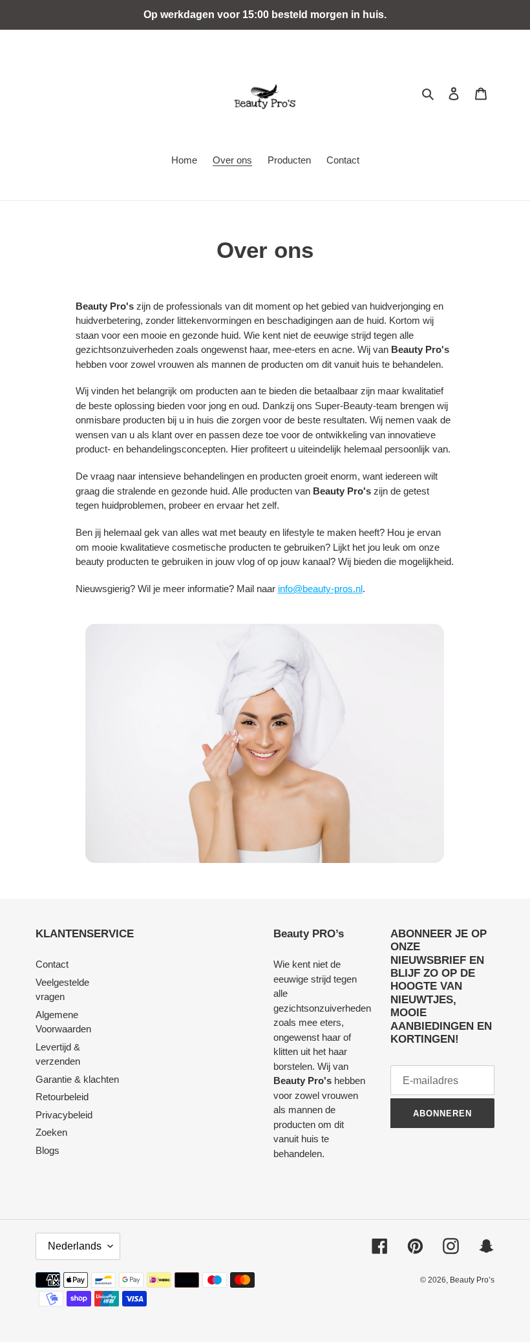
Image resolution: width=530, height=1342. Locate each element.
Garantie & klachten (77, 1079)
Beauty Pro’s (472, 1279)
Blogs (47, 1150)
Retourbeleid (62, 1096)
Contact (52, 964)
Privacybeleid (64, 1114)
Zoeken (51, 1132)
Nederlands (74, 1246)
